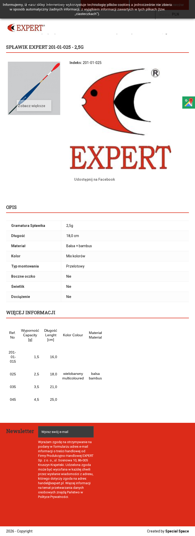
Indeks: (76, 63)
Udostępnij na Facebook (94, 179)
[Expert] (26, 28)
